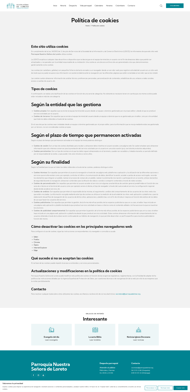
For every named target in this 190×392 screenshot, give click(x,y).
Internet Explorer (40, 248)
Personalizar (150, 388)
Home (87, 26)
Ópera (36, 245)
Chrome (37, 242)
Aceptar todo (180, 388)
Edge (36, 250)
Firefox (36, 239)
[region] (95, 386)
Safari (36, 237)
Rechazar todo (165, 388)
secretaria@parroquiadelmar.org (128, 294)
